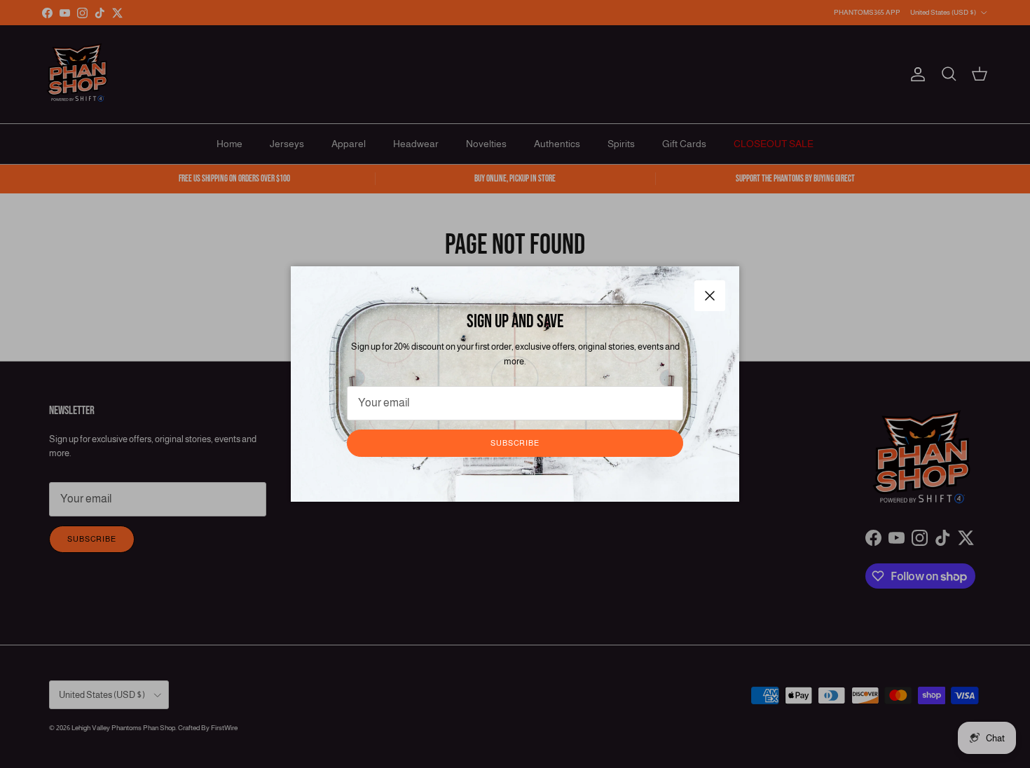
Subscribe (515, 443)
